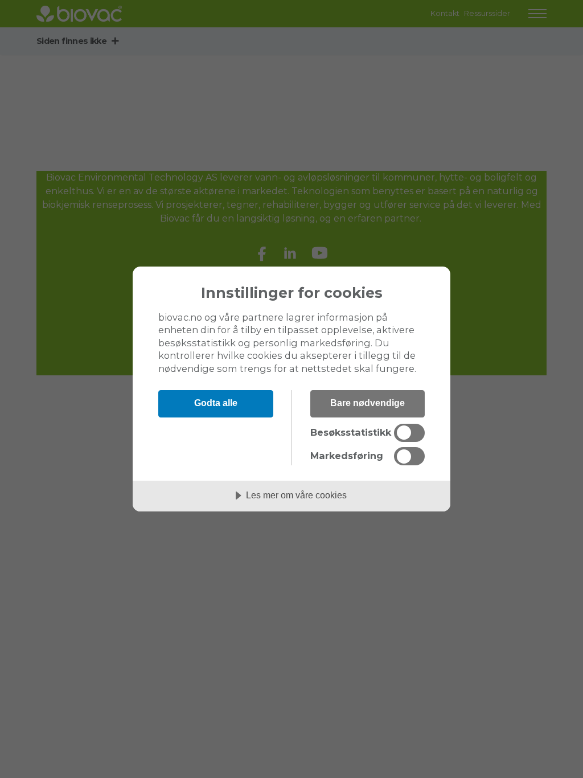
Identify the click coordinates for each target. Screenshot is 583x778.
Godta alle (215, 403)
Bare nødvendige (367, 403)
